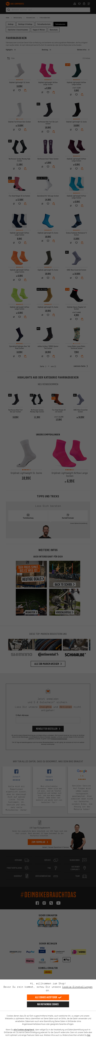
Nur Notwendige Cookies (48, 1004)
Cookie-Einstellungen (77, 986)
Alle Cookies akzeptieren (46, 997)
